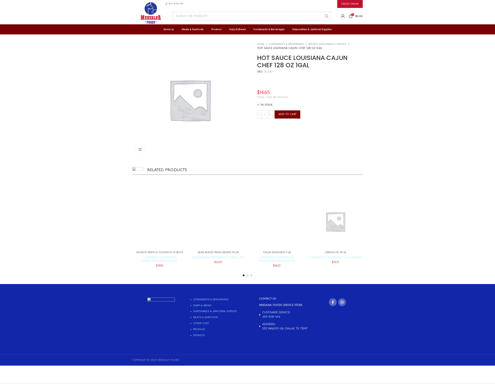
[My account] (343, 16)
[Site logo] (150, 17)
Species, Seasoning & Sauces (327, 44)
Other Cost (201, 323)
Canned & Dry (235, 257)
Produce (199, 329)
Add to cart (287, 114)
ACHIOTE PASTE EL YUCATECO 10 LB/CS (159, 252)
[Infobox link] (174, 4)
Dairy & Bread (202, 305)
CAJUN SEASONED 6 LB (277, 252)
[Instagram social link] (342, 302)
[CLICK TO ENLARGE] (140, 149)
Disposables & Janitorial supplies (215, 311)
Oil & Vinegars (353, 257)
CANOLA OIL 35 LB (335, 252)
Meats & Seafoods (205, 317)
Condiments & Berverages (287, 44)
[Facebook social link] (333, 302)
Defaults (199, 335)
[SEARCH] (326, 16)
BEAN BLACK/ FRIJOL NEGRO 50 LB (218, 252)
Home (261, 44)
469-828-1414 (271, 317)
